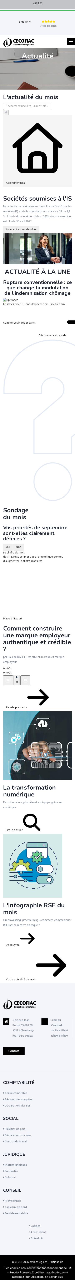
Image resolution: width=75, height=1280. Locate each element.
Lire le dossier (14, 830)
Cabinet (37, 3)
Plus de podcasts (16, 707)
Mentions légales (37, 1262)
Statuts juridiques (15, 1165)
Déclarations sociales (17, 1135)
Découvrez (13, 945)
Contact (13, 1051)
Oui (8, 547)
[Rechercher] (6, 112)
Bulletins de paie (14, 1129)
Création (10, 1177)
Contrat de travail (15, 1141)
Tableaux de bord (15, 1207)
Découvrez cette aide (53, 335)
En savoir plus (54, 1276)
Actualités (25, 22)
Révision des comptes (18, 1099)
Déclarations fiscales (17, 1105)
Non (18, 547)
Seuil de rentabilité (16, 1213)
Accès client (38, 1232)
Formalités (11, 1171)
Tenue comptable (15, 1093)
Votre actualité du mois (21, 979)
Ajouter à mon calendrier (21, 229)
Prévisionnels (12, 1201)
